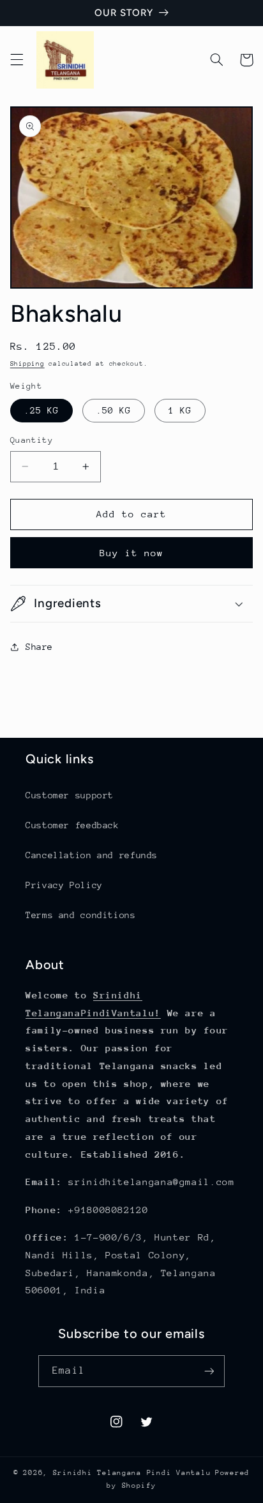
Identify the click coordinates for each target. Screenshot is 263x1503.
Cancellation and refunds (92, 855)
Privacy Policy (64, 885)
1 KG (180, 410)
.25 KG (41, 410)
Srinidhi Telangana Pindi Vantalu (132, 1473)
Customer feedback (72, 825)
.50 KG (113, 410)
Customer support (70, 795)
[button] (16, 60)
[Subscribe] (208, 1370)
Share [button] (39, 647)
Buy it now (132, 552)
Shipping (27, 364)
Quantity (31, 440)
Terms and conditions (81, 915)
